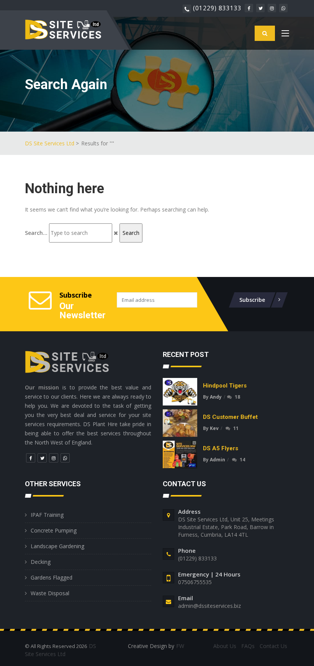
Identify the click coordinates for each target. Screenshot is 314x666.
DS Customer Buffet (230, 417)
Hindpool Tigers (225, 385)
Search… (36, 232)
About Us (224, 646)
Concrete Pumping (54, 530)
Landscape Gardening (57, 546)
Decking (41, 561)
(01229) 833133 (217, 8)
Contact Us (273, 646)
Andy (216, 397)
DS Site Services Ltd (49, 143)
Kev (214, 428)
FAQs (248, 646)
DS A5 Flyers (220, 448)
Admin (217, 459)
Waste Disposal (50, 593)
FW (180, 646)
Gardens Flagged (51, 577)
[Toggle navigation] (285, 34)
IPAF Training (47, 514)
